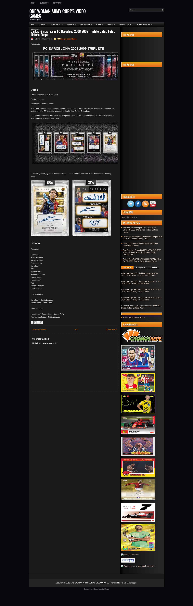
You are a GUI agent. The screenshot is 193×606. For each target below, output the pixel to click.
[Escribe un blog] (35, 322)
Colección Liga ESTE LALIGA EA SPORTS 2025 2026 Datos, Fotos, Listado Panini (141, 282)
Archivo (153, 268)
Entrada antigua (111, 329)
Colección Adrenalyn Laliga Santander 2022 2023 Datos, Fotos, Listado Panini (141, 307)
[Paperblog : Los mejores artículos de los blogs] (128, 562)
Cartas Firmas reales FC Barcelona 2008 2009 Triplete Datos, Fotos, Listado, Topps (73, 32)
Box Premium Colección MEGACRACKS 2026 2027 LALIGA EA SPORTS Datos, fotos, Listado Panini (142, 252)
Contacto (57, 3)
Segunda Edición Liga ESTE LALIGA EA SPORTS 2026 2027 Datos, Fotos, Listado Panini (140, 230)
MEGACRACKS (57, 24)
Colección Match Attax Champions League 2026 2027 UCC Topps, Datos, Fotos (142, 238)
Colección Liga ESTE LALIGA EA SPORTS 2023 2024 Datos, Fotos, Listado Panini (141, 299)
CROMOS (111, 24)
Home (33, 24)
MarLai (106, 589)
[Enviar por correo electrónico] (32, 322)
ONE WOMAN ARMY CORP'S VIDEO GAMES (57, 13)
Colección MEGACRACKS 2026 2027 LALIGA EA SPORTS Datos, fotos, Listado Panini (142, 260)
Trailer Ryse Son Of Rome (134, 317)
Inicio (33, 3)
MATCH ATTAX (86, 24)
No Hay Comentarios (68, 39)
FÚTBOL (99, 24)
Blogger (133, 583)
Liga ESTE (43, 24)
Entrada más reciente (39, 329)
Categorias (140, 268)
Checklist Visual (126, 24)
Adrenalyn (71, 24)
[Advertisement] (141, 111)
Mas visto (127, 268)
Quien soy (44, 3)
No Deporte (36, 29)
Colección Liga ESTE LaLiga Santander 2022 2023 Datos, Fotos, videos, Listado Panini (139, 274)
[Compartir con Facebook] (41, 322)
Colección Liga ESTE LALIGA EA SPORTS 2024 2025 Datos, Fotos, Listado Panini (141, 291)
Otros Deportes (144, 24)
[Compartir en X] (38, 322)
